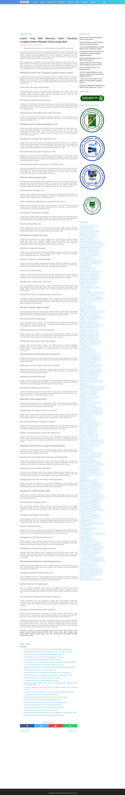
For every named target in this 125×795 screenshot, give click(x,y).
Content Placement (85, 293)
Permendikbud (84, 461)
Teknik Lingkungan (85, 534)
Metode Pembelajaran (86, 418)
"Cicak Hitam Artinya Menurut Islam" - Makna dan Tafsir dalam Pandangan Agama (91, 80)
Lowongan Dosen (85, 400)
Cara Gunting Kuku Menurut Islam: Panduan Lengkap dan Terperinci (44, 665)
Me (90, 416)
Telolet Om (93, 542)
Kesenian (92, 376)
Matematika (83, 408)
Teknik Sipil (83, 542)
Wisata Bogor (96, 574)
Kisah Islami (96, 381)
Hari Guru (92, 330)
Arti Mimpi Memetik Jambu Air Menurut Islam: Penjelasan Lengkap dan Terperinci (48, 675)
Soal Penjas (97, 509)
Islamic (97, 365)
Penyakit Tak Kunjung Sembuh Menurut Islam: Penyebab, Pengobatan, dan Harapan (48, 692)
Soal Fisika (93, 504)
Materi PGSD (83, 413)
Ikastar (82, 338)
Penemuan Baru (84, 453)
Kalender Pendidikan (93, 370)
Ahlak (89, 228)
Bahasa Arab (93, 255)
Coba (96, 287)
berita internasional (86, 269)
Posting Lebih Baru (25, 730)
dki (88, 295)
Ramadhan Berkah (92, 469)
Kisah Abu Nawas (84, 381)
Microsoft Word (93, 424)
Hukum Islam (83, 335)
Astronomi (96, 247)
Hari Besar (83, 330)
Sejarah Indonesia (95, 485)
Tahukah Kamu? (84, 517)
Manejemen (83, 405)
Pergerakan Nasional (86, 459)
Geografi (96, 325)
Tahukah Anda (94, 515)
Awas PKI (93, 250)
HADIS (81, 327)
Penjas (82, 456)
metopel (82, 424)
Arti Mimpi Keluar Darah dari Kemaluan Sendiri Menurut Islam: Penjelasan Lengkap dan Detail (91, 53)
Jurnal (92, 2)
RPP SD (99, 475)
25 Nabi (82, 226)
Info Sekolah (94, 357)
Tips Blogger (83, 547)
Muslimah (91, 429)
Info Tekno (83, 360)
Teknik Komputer (85, 531)
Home (35, 2)
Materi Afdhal (95, 408)
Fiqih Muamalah (96, 317)
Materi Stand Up (94, 413)
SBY (89, 483)
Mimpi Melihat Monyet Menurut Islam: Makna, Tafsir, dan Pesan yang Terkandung (48, 652)
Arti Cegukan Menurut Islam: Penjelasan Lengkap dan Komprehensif (44, 715)
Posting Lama (73, 730)
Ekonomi (82, 309)
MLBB (81, 426)
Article (90, 244)
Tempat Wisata (84, 544)
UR (93, 563)
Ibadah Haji (94, 335)
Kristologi (83, 392)
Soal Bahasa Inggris (92, 501)
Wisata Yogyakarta (85, 579)
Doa (81, 298)
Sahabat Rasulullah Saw (87, 480)
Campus (82, 282)
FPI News (93, 322)
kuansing (92, 392)
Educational (83, 303)
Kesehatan (83, 376)
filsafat (94, 314)
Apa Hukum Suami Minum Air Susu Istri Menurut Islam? (40, 670)
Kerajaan (94, 373)
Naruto (82, 432)
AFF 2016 (82, 228)
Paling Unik (83, 443)
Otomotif (91, 437)
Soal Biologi (83, 504)
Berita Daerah (84, 266)
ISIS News (82, 365)
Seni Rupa (92, 491)
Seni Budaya (83, 491)
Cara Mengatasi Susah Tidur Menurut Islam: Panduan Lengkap (42, 659)
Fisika (92, 319)
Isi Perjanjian (90, 362)
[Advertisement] (62, 20)
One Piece (82, 437)
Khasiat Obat (84, 378)
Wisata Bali (83, 571)
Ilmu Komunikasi (84, 346)
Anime (90, 239)
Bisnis (81, 277)
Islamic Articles (84, 368)
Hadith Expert (91, 327)
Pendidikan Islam (84, 448)
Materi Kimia (95, 410)
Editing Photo (94, 301)
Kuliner (92, 394)
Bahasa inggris (84, 261)
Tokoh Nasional (95, 558)
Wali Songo (93, 566)
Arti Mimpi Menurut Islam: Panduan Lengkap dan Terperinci (41, 680)
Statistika (83, 515)
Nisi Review (91, 432)
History (92, 333)
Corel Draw (99, 293)
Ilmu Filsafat (83, 341)
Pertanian (94, 461)
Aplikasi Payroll (96, 242)
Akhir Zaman (94, 231)
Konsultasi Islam (95, 389)
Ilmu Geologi (94, 341)
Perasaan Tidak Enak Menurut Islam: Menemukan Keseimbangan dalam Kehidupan (48, 649)
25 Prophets (91, 226)
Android (82, 239)
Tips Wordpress (94, 552)
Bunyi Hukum (91, 279)
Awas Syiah (83, 252)
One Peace (92, 434)
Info (77, 2)
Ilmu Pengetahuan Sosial (87, 352)
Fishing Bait (83, 319)
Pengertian (95, 453)
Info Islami (83, 357)
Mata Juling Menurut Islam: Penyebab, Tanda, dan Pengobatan (42, 678)
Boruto (82, 279)
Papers (92, 443)
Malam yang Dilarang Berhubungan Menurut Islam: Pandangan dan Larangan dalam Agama (50, 712)
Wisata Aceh (83, 568)
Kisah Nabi (98, 386)
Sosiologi (82, 512)
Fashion (82, 311)
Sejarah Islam (84, 488)
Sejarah (82, 485)
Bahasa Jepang (84, 263)
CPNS (81, 295)
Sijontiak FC (96, 493)
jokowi (95, 368)
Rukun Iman (83, 477)
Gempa (89, 325)
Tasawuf (94, 517)
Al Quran (82, 236)
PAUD (99, 443)
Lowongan (94, 397)
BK (88, 277)
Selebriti (95, 488)
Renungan (93, 472)
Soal (81, 501)
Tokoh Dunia (89, 555)
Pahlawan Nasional (95, 440)
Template (95, 544)
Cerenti (91, 285)
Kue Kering (83, 394)
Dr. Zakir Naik (97, 298)
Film (101, 311)
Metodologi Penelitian (86, 421)
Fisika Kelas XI (84, 322)
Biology (95, 274)
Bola (94, 277)
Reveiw (91, 475)
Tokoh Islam (83, 558)
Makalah (95, 402)
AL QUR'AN (90, 234)
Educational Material (86, 306)
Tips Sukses (83, 552)
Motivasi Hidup (91, 426)
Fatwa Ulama (92, 311)
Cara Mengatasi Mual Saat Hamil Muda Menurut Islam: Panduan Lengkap (45, 697)
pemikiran (82, 445)
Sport (91, 512)
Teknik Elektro (96, 523)
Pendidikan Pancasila (85, 451)
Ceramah (82, 285)
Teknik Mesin (97, 534)
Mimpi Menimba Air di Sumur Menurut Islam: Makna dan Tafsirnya (43, 657)
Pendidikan (61, 2)
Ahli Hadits (83, 231)
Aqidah (82, 244)
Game (81, 325)
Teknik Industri (84, 526)
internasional (95, 360)
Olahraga (83, 434)
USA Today (83, 566)
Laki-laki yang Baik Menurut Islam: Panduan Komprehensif (41, 694)
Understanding (84, 563)
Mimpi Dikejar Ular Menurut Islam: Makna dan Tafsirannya (41, 710)
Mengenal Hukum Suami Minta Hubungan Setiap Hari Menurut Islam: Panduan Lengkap (49, 667)
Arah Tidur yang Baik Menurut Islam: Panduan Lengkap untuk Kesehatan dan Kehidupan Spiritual (92, 74)
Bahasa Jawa (96, 261)
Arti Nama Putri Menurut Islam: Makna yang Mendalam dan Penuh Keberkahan (47, 672)
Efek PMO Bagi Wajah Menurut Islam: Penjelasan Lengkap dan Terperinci (45, 702)
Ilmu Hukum (94, 343)
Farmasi (92, 309)
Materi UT (83, 416)
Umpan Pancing (97, 560)
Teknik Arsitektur (85, 520)
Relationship (83, 472)
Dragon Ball (83, 301)
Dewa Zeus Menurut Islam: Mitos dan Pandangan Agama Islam (42, 699)
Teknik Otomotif (84, 536)
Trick (88, 560)
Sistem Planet (95, 499)
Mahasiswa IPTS (84, 402)
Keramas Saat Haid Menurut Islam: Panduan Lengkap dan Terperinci (44, 707)
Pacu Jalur (83, 440)
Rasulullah (50, 2)
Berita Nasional (84, 271)
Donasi (88, 298)
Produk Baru (83, 467)
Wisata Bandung (95, 571)
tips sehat (95, 550)
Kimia (92, 378)
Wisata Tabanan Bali (86, 576)
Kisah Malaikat (84, 384)
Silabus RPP (98, 496)
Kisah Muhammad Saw (86, 386)
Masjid (92, 405)
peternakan (83, 464)
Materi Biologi (84, 410)
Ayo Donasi (83, 255)
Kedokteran (83, 373)
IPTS (81, 362)
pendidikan (92, 445)
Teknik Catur (83, 523)
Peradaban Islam (92, 456)
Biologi (96, 271)
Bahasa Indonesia (85, 258)
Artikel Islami (84, 247)
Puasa (82, 469)
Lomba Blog (83, 397)
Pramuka (99, 464)
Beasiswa (94, 263)
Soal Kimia (94, 507)
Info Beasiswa (84, 354)
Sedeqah (95, 483)
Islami (42, 2)
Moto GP (82, 429)
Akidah (82, 234)
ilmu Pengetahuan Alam (86, 349)
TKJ (81, 555)
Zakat (97, 579)
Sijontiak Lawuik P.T (85, 496)
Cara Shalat (92, 282)
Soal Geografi (84, 507)
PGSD (91, 464)
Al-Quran (91, 236)
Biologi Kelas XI (84, 274)
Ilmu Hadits (83, 343)
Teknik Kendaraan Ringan (87, 528)
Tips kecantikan (96, 547)
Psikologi (93, 467)
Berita (70, 2)
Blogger (84, 2)
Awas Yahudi (93, 252)
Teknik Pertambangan (86, 539)
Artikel (99, 244)
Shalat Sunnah (84, 493)
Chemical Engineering (86, 287)
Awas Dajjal (83, 250)
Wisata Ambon (95, 568)
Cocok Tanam (84, 290)
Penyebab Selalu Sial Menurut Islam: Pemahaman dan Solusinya (43, 705)
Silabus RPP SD (84, 499)
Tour (81, 560)
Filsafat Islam (84, 317)
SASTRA (82, 483)
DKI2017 (94, 295)
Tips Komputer (84, 550)
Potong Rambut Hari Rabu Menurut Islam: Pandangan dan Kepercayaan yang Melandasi (50, 662)
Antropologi (83, 242)
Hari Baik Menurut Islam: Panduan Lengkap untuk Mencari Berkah (43, 654)
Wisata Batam (84, 574)
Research (82, 475)
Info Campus (94, 354)
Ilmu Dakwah (91, 338)
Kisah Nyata (83, 389)
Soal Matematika (85, 509)
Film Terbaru (83, 314)
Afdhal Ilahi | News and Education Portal (67, 793)
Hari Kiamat (83, 333)
